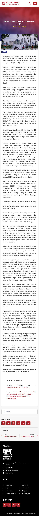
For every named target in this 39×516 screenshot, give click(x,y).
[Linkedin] (18, 505)
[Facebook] (5, 505)
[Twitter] (14, 505)
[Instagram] (9, 505)
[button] (30, 3)
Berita (4, 52)
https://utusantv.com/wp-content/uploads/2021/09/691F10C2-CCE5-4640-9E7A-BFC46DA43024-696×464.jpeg (21, 395)
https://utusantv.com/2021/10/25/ (18, 387)
